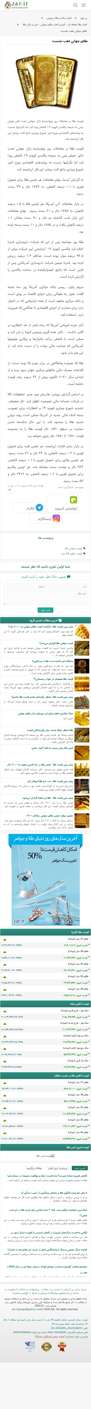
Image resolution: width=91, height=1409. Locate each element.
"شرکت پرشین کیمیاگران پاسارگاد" (49, 1336)
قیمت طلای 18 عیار (72, 553)
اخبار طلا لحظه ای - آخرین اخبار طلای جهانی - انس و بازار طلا (55, 24)
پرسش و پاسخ (39, 1293)
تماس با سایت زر (60, 1289)
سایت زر (35, 1298)
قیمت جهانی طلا (74, 548)
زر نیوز (83, 18)
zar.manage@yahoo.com (26, 1309)
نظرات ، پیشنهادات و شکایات (33, 1289)
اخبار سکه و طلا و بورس (59, 18)
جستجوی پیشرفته (58, 1293)
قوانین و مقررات (20, 1293)
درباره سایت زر (79, 1289)
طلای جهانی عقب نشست (74, 31)
